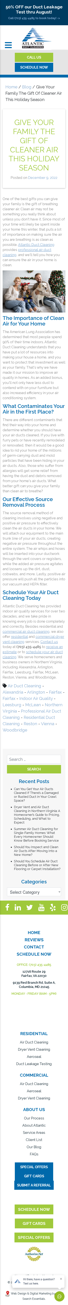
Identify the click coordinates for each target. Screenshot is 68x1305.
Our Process (34, 1118)
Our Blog (34, 1147)
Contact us (49, 642)
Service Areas (34, 1132)
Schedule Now (34, 67)
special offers (34, 1237)
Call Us (34, 57)
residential (19, 637)
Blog (26, 86)
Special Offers (34, 1167)
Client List (34, 1140)
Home (11, 86)
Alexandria (13, 692)
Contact (34, 947)
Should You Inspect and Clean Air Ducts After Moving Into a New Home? (36, 851)
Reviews (34, 939)
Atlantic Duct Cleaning (36, 245)
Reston (30, 723)
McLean (33, 704)
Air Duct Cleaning (24, 685)
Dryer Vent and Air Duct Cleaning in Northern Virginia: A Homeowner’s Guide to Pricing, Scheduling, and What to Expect (37, 814)
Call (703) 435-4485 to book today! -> (34, 18)
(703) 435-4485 (40, 965)
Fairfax (55, 692)
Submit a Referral (34, 1185)
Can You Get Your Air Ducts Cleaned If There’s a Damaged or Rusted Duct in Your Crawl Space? (36, 794)
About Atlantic (34, 1125)
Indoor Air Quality (36, 698)
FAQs (34, 1154)
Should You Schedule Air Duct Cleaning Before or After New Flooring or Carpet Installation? (37, 865)
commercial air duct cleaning (26, 631)
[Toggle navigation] (8, 45)
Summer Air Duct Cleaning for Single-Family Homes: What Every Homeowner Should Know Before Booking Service (36, 834)
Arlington (36, 692)
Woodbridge (15, 730)
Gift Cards (34, 1176)
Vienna (47, 723)
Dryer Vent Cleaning (34, 1049)
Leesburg (12, 704)
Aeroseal (34, 1057)
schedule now (34, 1209)
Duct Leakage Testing (34, 1064)
